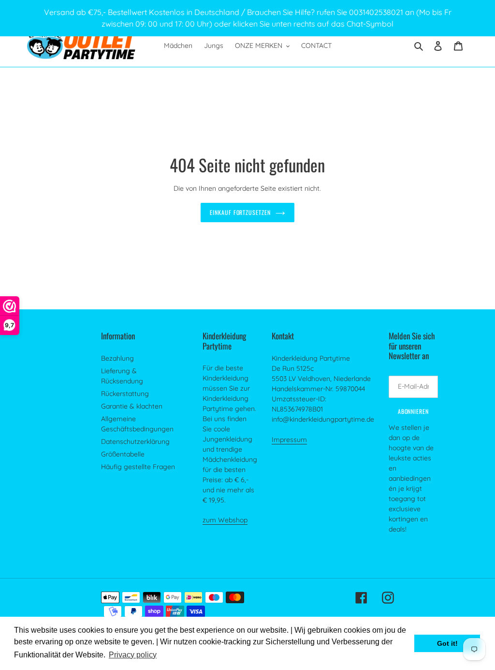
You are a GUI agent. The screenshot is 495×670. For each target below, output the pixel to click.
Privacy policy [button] (133, 655)
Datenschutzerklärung (135, 441)
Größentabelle (123, 454)
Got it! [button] (447, 643)
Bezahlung (117, 358)
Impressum (289, 439)
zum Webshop (225, 520)
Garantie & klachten (131, 406)
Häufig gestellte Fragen (138, 466)
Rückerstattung (125, 393)
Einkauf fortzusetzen (240, 212)
